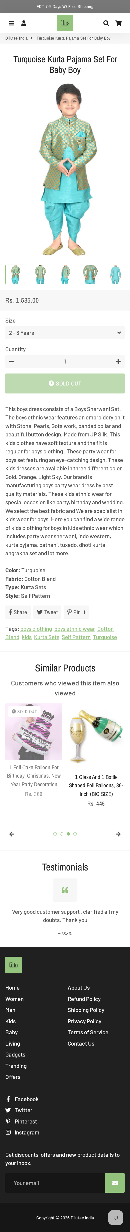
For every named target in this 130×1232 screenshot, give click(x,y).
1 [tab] (55, 834)
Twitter (23, 1110)
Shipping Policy (86, 1009)
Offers (12, 1076)
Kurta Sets (46, 636)
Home (12, 987)
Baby (11, 1032)
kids (27, 636)
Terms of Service (88, 1032)
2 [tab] (61, 834)
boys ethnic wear (74, 628)
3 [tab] (68, 834)
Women (14, 998)
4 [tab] (75, 834)
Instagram (26, 1132)
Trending (16, 1065)
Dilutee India (16, 38)
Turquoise (105, 636)
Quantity (15, 349)
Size (10, 320)
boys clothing (36, 628)
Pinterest (25, 1121)
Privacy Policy (84, 1021)
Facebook (26, 1099)
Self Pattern (76, 636)
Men (10, 1009)
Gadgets (15, 1054)
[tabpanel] (33, 750)
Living (12, 1043)
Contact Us (81, 1043)
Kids (10, 1021)
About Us (79, 987)
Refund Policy (84, 998)
